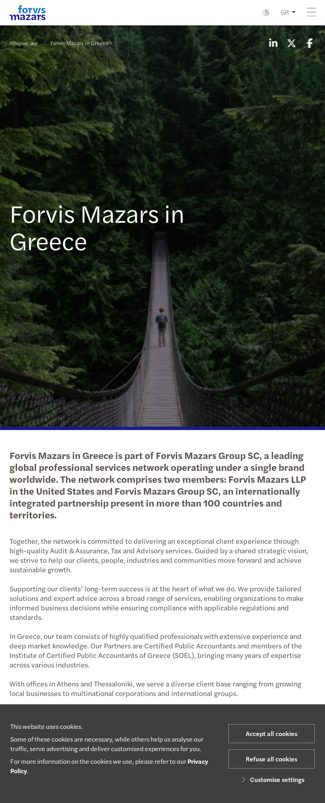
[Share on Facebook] (309, 43)
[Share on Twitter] (291, 43)
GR (285, 12)
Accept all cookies (271, 733)
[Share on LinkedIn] (273, 43)
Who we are (24, 43)
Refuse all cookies (271, 758)
